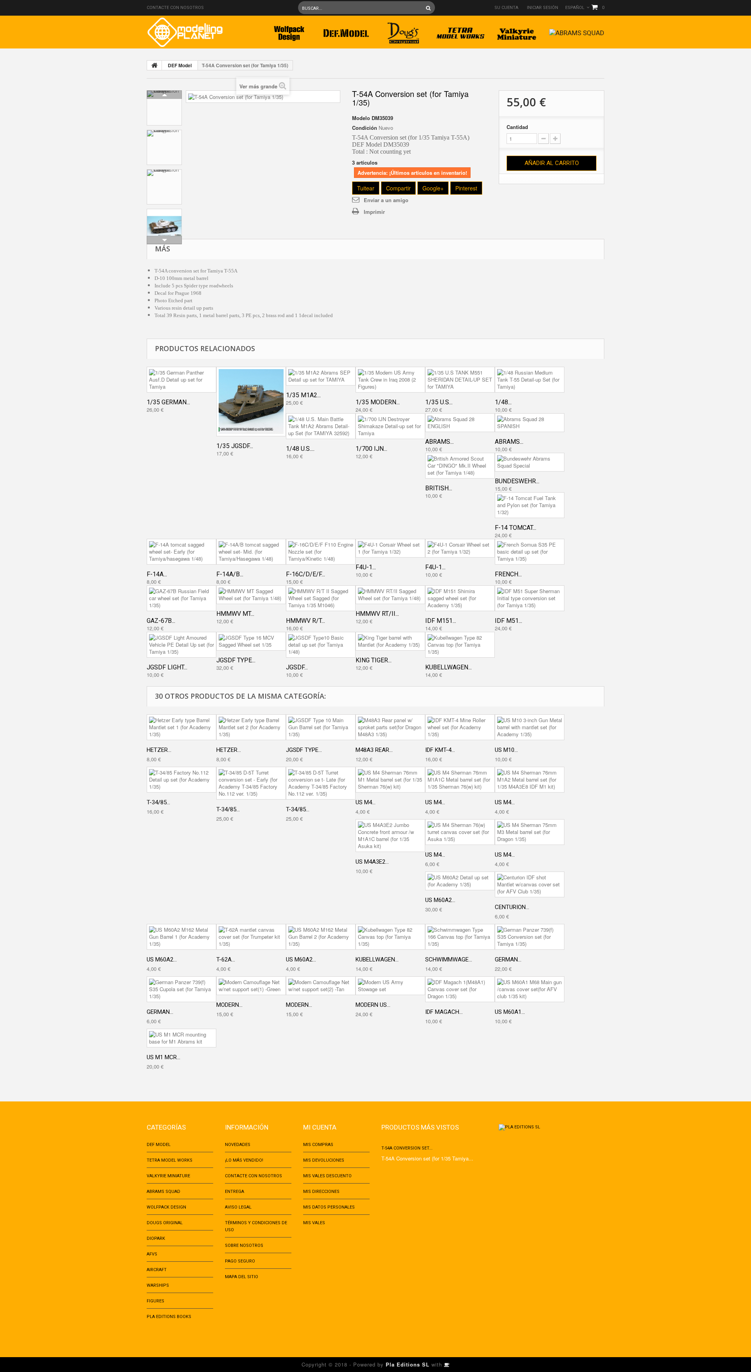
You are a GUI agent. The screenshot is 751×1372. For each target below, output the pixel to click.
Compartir (398, 188)
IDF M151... (440, 620)
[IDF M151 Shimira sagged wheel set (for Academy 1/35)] (460, 598)
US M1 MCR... (163, 1057)
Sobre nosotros (244, 1245)
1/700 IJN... (371, 448)
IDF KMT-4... (440, 749)
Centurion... (512, 907)
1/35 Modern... (378, 402)
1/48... (503, 402)
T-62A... (225, 959)
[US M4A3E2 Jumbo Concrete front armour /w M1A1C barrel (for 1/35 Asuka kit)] (390, 835)
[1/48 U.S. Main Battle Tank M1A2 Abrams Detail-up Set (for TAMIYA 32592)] (321, 426)
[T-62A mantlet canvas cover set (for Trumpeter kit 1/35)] (251, 937)
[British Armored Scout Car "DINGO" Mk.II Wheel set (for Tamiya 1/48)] (460, 466)
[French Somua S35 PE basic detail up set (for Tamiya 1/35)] (529, 552)
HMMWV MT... (235, 613)
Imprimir (374, 211)
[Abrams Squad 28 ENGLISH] (460, 422)
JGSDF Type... (235, 660)
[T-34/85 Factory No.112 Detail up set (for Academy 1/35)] (181, 780)
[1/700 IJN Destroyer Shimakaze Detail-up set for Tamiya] (390, 426)
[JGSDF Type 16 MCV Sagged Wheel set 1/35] (251, 641)
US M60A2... (440, 900)
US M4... (366, 802)
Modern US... (373, 1004)
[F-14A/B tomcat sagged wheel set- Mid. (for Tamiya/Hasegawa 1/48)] (251, 552)
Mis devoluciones (323, 1160)
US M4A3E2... (372, 861)
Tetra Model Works (169, 1160)
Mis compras (318, 1144)
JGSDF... (297, 667)
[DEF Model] (346, 30)
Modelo (361, 118)
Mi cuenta (319, 1127)
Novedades (237, 1144)
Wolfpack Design (166, 1207)
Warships (158, 1285)
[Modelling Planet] (185, 32)
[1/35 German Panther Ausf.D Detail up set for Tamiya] (181, 380)
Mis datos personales (329, 1207)
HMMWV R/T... (305, 620)
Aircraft (157, 1269)
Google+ (433, 188)
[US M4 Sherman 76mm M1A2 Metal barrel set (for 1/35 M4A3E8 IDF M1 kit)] (529, 780)
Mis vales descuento (327, 1175)
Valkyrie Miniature (168, 1175)
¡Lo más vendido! (244, 1160)
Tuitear (365, 188)
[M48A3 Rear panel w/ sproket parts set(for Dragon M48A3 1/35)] (390, 727)
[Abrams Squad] (576, 30)
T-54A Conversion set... (407, 1148)
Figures (155, 1301)
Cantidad (517, 127)
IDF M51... (508, 620)
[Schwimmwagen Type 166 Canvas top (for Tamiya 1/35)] (460, 937)
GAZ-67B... (161, 620)
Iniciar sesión (542, 7)
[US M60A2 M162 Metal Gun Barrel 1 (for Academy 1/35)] (181, 937)
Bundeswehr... (517, 481)
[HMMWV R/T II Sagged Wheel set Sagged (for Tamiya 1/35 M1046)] (321, 598)
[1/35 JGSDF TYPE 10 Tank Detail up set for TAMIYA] (251, 401)
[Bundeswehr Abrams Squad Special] (529, 462)
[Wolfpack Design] (289, 30)
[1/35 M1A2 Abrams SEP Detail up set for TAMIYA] (321, 376)
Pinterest (466, 188)
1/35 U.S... (439, 402)
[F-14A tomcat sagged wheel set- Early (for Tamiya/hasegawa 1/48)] (181, 552)
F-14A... (157, 574)
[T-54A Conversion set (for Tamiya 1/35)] (164, 108)
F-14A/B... (229, 574)
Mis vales (314, 1222)
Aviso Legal (238, 1207)
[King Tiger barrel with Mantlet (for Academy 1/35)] (390, 641)
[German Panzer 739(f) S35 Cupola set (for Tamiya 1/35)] (181, 989)
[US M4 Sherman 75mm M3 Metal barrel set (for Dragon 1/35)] (529, 832)
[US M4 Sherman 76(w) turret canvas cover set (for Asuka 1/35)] (460, 832)
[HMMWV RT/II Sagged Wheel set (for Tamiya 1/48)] (390, 594)
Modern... (229, 1004)
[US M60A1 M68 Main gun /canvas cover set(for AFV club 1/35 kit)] (529, 989)
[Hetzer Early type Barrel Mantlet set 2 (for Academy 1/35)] (251, 727)
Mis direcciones (321, 1191)
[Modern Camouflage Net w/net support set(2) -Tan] (321, 985)
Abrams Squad (163, 1191)
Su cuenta (506, 7)
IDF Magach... (444, 1011)
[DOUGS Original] (403, 30)
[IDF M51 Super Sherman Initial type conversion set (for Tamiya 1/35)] (529, 598)
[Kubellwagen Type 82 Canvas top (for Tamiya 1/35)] (460, 645)
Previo (164, 94)
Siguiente (164, 240)
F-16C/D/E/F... (305, 574)
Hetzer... (159, 749)
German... (508, 959)
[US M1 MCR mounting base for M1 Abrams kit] (181, 1038)
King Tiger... (374, 660)
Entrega (234, 1191)
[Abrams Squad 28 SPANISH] (529, 422)
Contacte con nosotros (175, 7)
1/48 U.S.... (300, 448)
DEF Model (180, 65)
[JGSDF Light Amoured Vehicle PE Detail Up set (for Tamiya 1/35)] (181, 645)
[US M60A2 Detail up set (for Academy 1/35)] (460, 881)
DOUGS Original (165, 1222)
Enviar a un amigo (386, 200)
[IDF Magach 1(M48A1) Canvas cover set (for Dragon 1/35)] (460, 989)
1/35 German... (168, 402)
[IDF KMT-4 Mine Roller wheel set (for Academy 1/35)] (460, 727)
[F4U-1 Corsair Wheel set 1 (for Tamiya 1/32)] (390, 548)
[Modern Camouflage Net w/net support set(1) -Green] (251, 985)
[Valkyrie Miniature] (517, 30)
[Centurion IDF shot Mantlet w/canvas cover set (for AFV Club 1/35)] (529, 884)
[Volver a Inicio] (154, 65)
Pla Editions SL (407, 1364)
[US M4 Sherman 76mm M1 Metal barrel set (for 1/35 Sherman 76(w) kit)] (390, 780)
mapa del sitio (241, 1276)
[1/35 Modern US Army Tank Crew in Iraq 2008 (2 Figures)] (390, 380)
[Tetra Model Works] (460, 30)
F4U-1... (366, 567)
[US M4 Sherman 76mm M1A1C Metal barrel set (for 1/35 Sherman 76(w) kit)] (460, 780)
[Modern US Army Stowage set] (390, 985)
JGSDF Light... (167, 667)
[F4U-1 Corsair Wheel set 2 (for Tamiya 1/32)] (460, 548)
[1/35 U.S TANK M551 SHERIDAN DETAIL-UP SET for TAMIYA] (460, 380)
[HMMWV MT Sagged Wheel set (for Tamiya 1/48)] (251, 594)
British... (438, 488)
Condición (364, 127)
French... (508, 574)
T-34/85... (158, 802)
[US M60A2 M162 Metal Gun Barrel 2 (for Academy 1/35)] (321, 937)
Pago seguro (240, 1261)
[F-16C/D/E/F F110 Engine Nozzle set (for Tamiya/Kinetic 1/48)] (321, 552)
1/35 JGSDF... (234, 446)
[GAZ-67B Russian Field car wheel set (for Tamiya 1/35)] (181, 598)
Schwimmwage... (448, 959)
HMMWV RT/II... (377, 613)
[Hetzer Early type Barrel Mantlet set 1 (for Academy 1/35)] (181, 727)
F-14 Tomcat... (515, 527)
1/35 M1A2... (303, 395)
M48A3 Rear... (374, 749)
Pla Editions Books (169, 1316)
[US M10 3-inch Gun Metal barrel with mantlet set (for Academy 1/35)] (529, 727)
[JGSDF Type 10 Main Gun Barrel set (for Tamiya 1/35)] (321, 727)
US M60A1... (510, 1011)
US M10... (506, 749)
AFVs (152, 1254)
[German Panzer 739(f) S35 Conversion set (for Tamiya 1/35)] (529, 937)
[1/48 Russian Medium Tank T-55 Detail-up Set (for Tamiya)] (529, 380)
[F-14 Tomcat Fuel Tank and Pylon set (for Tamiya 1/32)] (529, 505)
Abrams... (439, 441)
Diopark (156, 1238)
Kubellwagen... (448, 667)
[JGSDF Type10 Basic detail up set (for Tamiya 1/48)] (321, 645)
